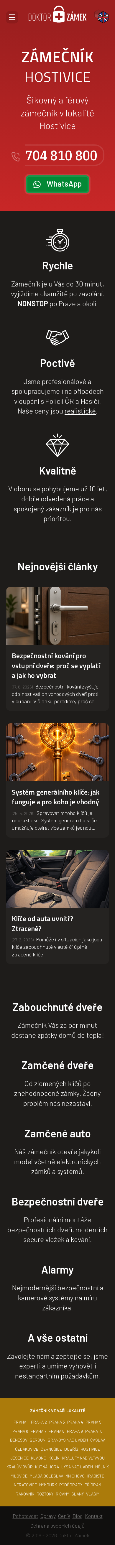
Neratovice (25, 1484)
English (103, 17)
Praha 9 (75, 1431)
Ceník (64, 1516)
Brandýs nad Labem (68, 1439)
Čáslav (97, 1439)
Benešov (18, 1439)
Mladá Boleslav (46, 1475)
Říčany (62, 1493)
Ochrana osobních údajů (57, 1525)
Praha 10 (94, 1431)
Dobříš (71, 1449)
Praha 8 (57, 1431)
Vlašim (92, 1493)
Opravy (48, 1516)
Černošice (51, 1449)
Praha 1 (21, 1421)
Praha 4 (75, 1421)
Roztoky (45, 1493)
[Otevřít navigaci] (12, 17)
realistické (80, 410)
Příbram (93, 1484)
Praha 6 (20, 1431)
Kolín (54, 1457)
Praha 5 (93, 1421)
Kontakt (94, 1516)
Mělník (102, 1466)
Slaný (77, 1493)
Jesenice (20, 1457)
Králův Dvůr (19, 1466)
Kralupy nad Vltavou (83, 1457)
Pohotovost (25, 1516)
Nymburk (48, 1484)
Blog (78, 1516)
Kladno (38, 1457)
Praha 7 (38, 1431)
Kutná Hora (47, 1466)
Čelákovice (26, 1449)
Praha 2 (39, 1421)
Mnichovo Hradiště (84, 1475)
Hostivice (90, 1449)
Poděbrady (70, 1484)
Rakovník (25, 1493)
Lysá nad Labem (77, 1466)
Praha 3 (57, 1421)
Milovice (19, 1475)
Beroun (37, 1439)
